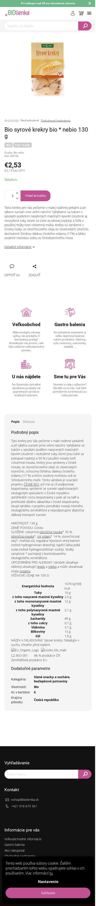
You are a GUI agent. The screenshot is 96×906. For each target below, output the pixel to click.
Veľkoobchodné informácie (23, 839)
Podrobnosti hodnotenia (55, 120)
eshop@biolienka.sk (25, 799)
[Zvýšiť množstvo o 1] (17, 193)
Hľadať (85, 25)
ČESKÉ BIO (31, 484)
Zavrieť (38, 261)
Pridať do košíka (35, 195)
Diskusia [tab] (28, 421)
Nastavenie (48, 881)
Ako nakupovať (14, 850)
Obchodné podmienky (19, 856)
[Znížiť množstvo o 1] (17, 198)
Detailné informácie (17, 247)
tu (51, 873)
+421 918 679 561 (24, 806)
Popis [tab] (15, 421)
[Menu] (89, 13)
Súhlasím (48, 893)
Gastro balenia (14, 844)
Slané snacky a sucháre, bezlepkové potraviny (52, 679)
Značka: (14, 152)
